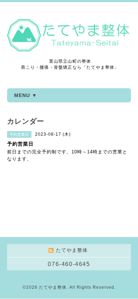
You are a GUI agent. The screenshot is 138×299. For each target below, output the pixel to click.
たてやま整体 (53, 287)
